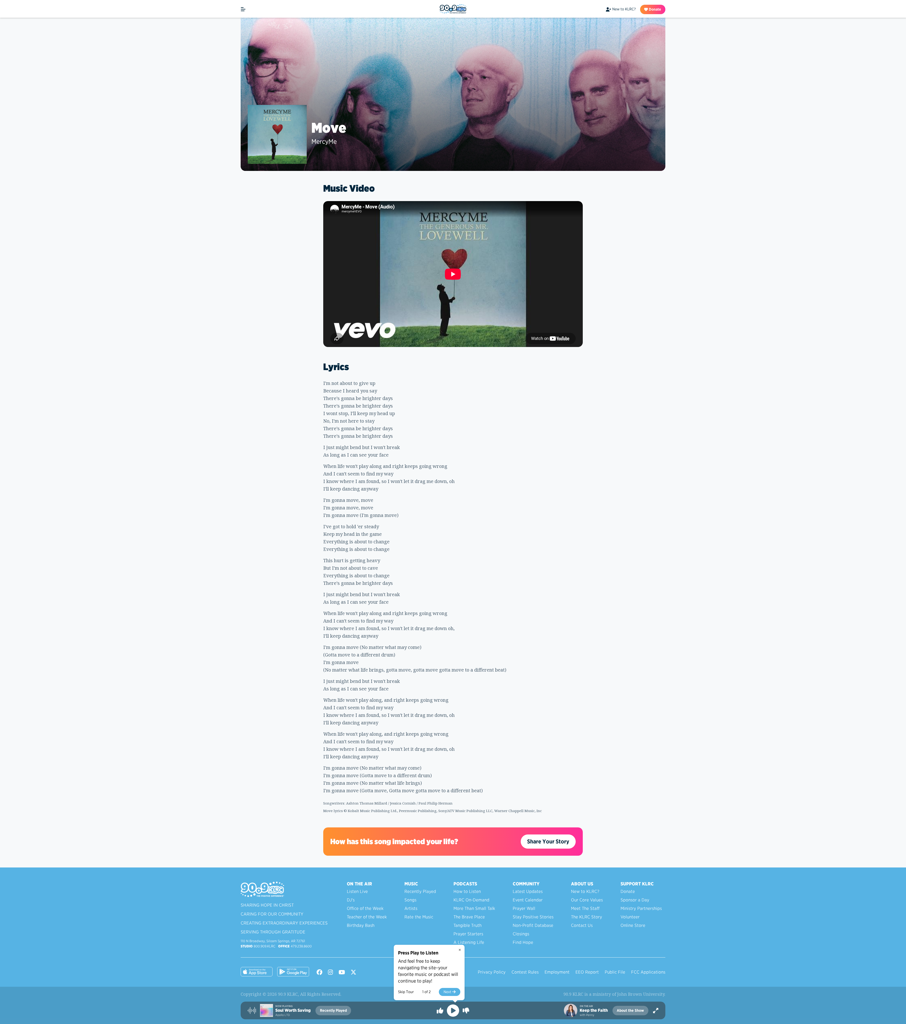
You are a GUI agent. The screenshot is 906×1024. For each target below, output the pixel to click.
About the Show (630, 1010)
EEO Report (587, 972)
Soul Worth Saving (293, 1010)
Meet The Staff (585, 908)
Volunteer (630, 916)
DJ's (351, 899)
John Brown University (640, 994)
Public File (615, 972)
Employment (557, 972)
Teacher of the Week (367, 916)
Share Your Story (548, 841)
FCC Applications (648, 972)
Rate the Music (418, 916)
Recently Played (420, 891)
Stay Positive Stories (533, 916)
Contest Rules (525, 972)
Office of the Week (365, 908)
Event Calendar (528, 899)
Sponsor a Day (635, 899)
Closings (521, 933)
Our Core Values (587, 899)
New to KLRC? (624, 9)
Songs (410, 899)
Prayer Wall (524, 908)
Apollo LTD (282, 1015)
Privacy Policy (492, 972)
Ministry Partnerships (641, 908)
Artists (410, 908)
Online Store (633, 925)
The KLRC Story (586, 916)
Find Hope (523, 942)
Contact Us (582, 925)
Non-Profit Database (533, 925)
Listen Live (357, 891)
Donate (654, 9)
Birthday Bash (360, 925)
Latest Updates (528, 891)
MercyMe (324, 141)
